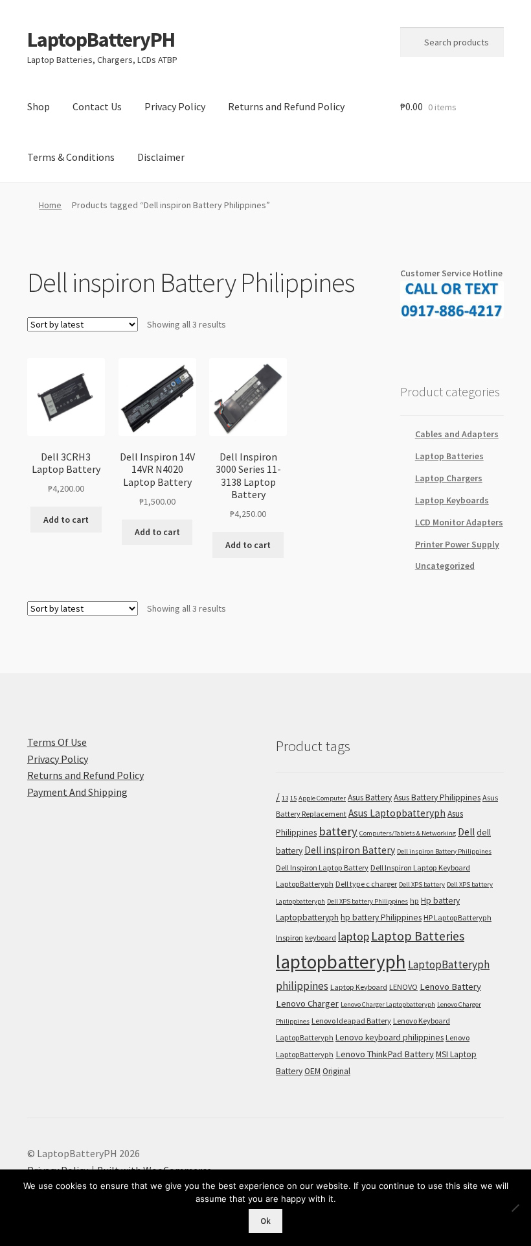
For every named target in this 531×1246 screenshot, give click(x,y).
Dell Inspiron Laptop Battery (322, 867)
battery (338, 831)
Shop (38, 106)
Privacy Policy (174, 106)
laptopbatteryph (341, 962)
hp (414, 900)
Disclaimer (161, 156)
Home (50, 205)
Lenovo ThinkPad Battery (384, 1054)
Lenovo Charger (307, 1003)
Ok (265, 1221)
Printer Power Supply (457, 544)
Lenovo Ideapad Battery (351, 1020)
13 (285, 798)
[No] (514, 1207)
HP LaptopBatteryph (457, 917)
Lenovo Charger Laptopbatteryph (388, 1004)
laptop (353, 936)
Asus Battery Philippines (437, 797)
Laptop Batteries (449, 456)
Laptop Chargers (448, 478)
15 (293, 798)
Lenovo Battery (450, 986)
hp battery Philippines (381, 917)
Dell (466, 832)
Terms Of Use (57, 742)
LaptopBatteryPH (101, 40)
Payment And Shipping (77, 791)
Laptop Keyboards (452, 500)
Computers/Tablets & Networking (407, 833)
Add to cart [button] (66, 519)
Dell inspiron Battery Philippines (444, 851)
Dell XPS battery (422, 884)
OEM (312, 1071)
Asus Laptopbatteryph (397, 813)
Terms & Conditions (71, 156)
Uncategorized (445, 565)
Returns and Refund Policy (286, 106)
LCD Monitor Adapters (459, 522)
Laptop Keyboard (358, 987)
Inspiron (289, 937)
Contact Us (97, 106)
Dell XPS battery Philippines (367, 901)
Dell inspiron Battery (349, 850)
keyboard (320, 937)
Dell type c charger (366, 884)
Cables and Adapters (457, 434)
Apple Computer (322, 798)
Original (336, 1071)
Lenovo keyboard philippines (389, 1037)
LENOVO (403, 987)
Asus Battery (370, 797)
